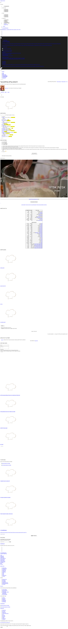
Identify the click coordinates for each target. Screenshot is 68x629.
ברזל (41, 238)
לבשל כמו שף (28, 66)
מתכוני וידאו (40, 45)
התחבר (3, 26)
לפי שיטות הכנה (4, 45)
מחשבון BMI (4, 58)
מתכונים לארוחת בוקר (5, 613)
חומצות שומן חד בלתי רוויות (38, 246)
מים (2, 129)
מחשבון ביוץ (4, 62)
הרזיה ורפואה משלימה (8, 66)
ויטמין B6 (41, 231)
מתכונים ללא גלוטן (16, 43)
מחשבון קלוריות (4, 589)
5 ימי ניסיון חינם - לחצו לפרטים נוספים (7, 55)
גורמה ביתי (3, 66)
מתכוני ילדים (23, 43)
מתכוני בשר (26, 43)
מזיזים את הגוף (14, 66)
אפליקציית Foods (4, 46)
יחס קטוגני (36, 340)
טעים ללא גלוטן (37, 66)
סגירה (1, 627)
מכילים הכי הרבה (4, 53)
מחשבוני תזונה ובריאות (5, 57)
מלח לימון (3, 130)
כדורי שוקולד (4, 612)
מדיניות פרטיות (2, 559)
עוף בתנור (3, 616)
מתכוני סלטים (59, 43)
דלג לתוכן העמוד (2, 0)
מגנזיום (41, 239)
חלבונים (41, 212)
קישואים (3, 117)
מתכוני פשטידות (54, 43)
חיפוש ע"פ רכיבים (9, 53)
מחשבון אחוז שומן (8, 58)
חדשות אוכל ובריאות (5, 64)
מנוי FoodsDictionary (6, 41)
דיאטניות (3, 597)
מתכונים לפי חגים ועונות (10, 45)
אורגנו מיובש (4, 136)
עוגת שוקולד (4, 610)
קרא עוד (2, 339)
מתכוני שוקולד (4, 575)
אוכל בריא (22, 45)
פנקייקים (3, 615)
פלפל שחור (3, 124)
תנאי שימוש (4, 558)
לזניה (3, 614)
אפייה (38, 43)
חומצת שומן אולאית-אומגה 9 (38, 247)
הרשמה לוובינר (4, 77)
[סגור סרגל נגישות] (0, 2)
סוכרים (39, 214)
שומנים (41, 215)
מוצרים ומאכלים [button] (9, 51)
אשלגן (41, 242)
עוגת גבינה (3, 611)
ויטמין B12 (40, 233)
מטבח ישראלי (59, 81)
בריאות (32, 64)
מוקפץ (36, 43)
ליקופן (41, 224)
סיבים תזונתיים (40, 220)
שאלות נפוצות (2, 557)
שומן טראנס (38, 217)
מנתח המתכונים (49, 45)
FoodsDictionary (2, 543)
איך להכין (38, 64)
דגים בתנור (3, 619)
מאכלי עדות (18, 45)
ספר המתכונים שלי (44, 45)
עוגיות (34, 43)
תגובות (8, 92)
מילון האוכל (3, 52)
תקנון (1, 558)
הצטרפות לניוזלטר (4, 75)
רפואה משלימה (25, 64)
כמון (2, 134)
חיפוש (3, 71)
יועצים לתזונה (4, 601)
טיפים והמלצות (10, 64)
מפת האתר (2, 556)
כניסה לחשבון (5, 40)
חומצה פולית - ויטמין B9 (38, 232)
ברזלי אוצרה (6, 88)
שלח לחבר (2, 92)
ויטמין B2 (41, 228)
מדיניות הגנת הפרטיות (3, 626)
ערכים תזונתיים (15, 53)
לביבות (3, 617)
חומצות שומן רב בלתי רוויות (38, 243)
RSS (1, 563)
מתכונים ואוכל (64, 81)
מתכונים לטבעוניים (42, 43)
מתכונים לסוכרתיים (11, 43)
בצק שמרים (4, 618)
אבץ (41, 241)
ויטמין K (41, 236)
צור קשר (5, 23)
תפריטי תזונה (19, 53)
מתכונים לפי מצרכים (30, 45)
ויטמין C (41, 234)
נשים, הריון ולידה (15, 64)
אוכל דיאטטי (25, 45)
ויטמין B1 (41, 227)
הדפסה (6, 92)
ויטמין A (41, 225)
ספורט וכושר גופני (20, 64)
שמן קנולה (3, 128)
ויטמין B (41, 226)
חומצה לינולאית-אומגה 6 (38, 245)
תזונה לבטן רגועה (23, 66)
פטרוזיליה (3, 122)
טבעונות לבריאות (32, 66)
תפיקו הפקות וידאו (3, 622)
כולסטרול (41, 218)
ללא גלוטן (3, 576)
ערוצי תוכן (3, 63)
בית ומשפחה (35, 64)
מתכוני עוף (30, 43)
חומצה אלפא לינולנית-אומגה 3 (38, 244)
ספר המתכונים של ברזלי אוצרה (33, 199)
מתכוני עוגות (50, 43)
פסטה (32, 43)
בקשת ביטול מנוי (2, 561)
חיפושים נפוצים (2, 608)
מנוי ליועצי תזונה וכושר (3, 553)
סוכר (3, 131)
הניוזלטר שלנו (2, 537)
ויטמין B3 (41, 229)
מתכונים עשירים (35, 45)
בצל (2, 120)
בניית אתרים (8, 622)
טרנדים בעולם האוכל (5, 43)
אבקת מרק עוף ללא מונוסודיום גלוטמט (7, 132)
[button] (4, 51)
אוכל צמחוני (46, 43)
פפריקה (3, 133)
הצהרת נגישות (6, 24)
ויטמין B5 (41, 230)
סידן (41, 237)
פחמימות (41, 213)
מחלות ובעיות (29, 64)
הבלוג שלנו (1, 562)
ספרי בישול (15, 45)
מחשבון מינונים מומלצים (14, 58)
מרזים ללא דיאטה (18, 66)
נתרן (41, 219)
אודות (1, 555)
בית (66, 81)
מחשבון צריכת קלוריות (21, 58)
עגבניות (3, 126)
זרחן (41, 240)
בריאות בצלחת (42, 66)
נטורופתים (3, 599)
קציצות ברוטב (4, 74)
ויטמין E (41, 235)
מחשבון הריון (4, 61)
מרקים (20, 43)
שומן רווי (39, 216)
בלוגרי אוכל (3, 598)
